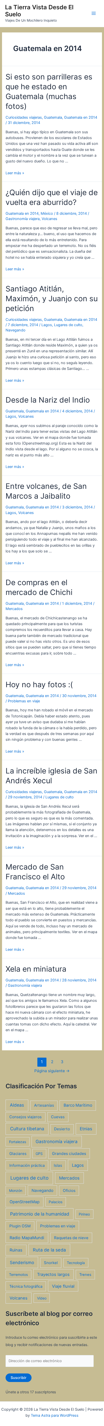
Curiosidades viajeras (24, 117)
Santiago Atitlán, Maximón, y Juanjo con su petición (52, 298)
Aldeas (17, 1105)
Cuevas (58, 1116)
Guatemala (53, 117)
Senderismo (22, 1262)
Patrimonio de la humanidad (39, 1214)
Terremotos (18, 1274)
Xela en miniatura (36, 968)
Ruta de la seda (49, 1249)
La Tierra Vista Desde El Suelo (39, 11)
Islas (58, 1165)
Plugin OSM (20, 1226)
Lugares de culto (68, 325)
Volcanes (49, 219)
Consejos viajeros (25, 1116)
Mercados (14, 609)
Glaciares (18, 1153)
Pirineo (84, 1214)
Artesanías (44, 1105)
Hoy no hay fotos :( (39, 684)
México (47, 213)
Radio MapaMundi (27, 1237)
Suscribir (19, 1377)
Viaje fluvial (63, 1286)
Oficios (69, 1190)
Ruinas (16, 1249)
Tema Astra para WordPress (55, 1415)
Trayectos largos (53, 1274)
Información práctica (27, 1165)
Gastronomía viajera (23, 219)
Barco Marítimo (78, 1105)
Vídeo (41, 1298)
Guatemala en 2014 (80, 117)
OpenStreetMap (25, 1201)
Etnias (86, 1128)
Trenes (85, 1274)
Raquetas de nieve (71, 1237)
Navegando (15, 330)
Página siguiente (52, 1070)
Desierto (62, 1129)
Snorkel (51, 1262)
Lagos (46, 325)
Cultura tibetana (27, 1128)
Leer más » (15, 173)
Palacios (55, 1202)
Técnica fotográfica (25, 1286)
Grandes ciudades (69, 1153)
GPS (39, 1153)
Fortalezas (17, 1142)
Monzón (15, 1190)
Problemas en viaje (24, 701)
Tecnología (76, 1263)
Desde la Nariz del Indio (48, 399)
